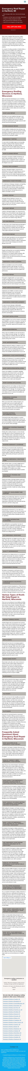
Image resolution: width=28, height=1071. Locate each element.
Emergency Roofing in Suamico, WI (11, 1024)
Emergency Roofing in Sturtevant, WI (12, 1039)
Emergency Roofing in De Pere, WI (11, 1007)
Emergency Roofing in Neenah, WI (11, 1014)
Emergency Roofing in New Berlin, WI (12, 1005)
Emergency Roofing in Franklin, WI (11, 999)
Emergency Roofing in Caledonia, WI (12, 1035)
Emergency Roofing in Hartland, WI (11, 1030)
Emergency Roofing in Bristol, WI (11, 1026)
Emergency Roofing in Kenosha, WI (11, 1016)
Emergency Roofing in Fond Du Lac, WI (12, 1009)
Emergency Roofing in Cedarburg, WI (12, 1020)
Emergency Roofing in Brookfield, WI (12, 1001)
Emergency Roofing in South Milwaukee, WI (13, 1003)
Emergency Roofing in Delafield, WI (11, 1037)
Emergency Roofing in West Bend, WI (12, 1033)
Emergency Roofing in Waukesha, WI (12, 1028)
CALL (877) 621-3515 (14, 27)
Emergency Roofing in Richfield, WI (11, 1012)
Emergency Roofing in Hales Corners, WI (13, 1022)
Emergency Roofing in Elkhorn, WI (11, 1018)
